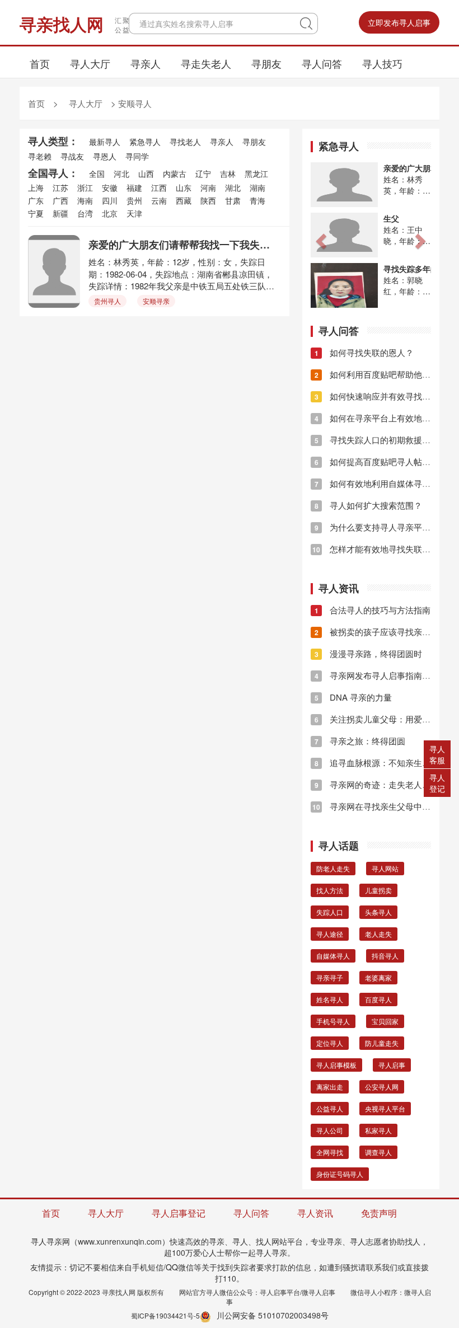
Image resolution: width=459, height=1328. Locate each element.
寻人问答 (322, 63)
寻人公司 (329, 1130)
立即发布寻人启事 (399, 22)
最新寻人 (104, 141)
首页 (40, 63)
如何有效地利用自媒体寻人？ (377, 483)
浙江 (85, 187)
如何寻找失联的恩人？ (364, 352)
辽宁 (203, 173)
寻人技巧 (382, 63)
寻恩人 (104, 156)
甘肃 (233, 200)
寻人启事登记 (178, 1213)
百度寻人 (378, 999)
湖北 (233, 187)
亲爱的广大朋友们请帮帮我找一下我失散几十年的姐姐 (181, 245)
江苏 (60, 187)
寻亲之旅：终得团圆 (360, 741)
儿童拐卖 (378, 890)
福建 (134, 187)
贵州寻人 (107, 301)
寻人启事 (391, 1064)
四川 (110, 200)
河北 (121, 173)
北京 (110, 213)
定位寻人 (329, 1043)
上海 (36, 187)
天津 (134, 213)
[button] (320, 237)
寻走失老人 (206, 63)
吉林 (228, 173)
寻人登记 (437, 783)
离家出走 (329, 1086)
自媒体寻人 (333, 955)
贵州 (134, 200)
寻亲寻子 (329, 977)
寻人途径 (329, 933)
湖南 (257, 187)
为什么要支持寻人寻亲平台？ (377, 527)
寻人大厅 (90, 63)
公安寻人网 (382, 1086)
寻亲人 (145, 63)
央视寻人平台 (385, 1108)
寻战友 (72, 156)
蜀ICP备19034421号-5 (165, 1315)
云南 (159, 200)
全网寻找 (329, 1152)
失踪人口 (329, 912)
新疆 (60, 213)
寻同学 (137, 156)
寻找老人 (185, 141)
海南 (85, 200)
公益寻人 (329, 1108)
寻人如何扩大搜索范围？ (368, 505)
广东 (36, 200)
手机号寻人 (333, 1021)
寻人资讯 (315, 1213)
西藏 (183, 200)
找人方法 (329, 890)
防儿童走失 (382, 1043)
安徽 (110, 187)
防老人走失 (333, 868)
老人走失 (378, 933)
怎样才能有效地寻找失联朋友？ (379, 549)
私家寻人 (378, 1130)
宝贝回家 (385, 1021)
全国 (97, 173)
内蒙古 (174, 173)
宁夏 (36, 213)
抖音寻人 (385, 955)
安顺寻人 (135, 103)
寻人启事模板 (336, 1064)
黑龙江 (256, 173)
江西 (159, 187)
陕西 (208, 200)
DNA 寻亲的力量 (353, 697)
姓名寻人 (329, 999)
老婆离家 (378, 977)
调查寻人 (378, 1152)
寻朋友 (266, 63)
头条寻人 (378, 912)
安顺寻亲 (156, 301)
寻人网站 (385, 868)
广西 (60, 200)
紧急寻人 (145, 141)
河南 (208, 187)
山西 (146, 173)
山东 (183, 187)
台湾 (85, 213)
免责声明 (379, 1213)
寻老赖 (39, 156)
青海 (257, 200)
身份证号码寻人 (339, 1174)
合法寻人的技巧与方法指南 (372, 610)
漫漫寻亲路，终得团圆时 (368, 653)
